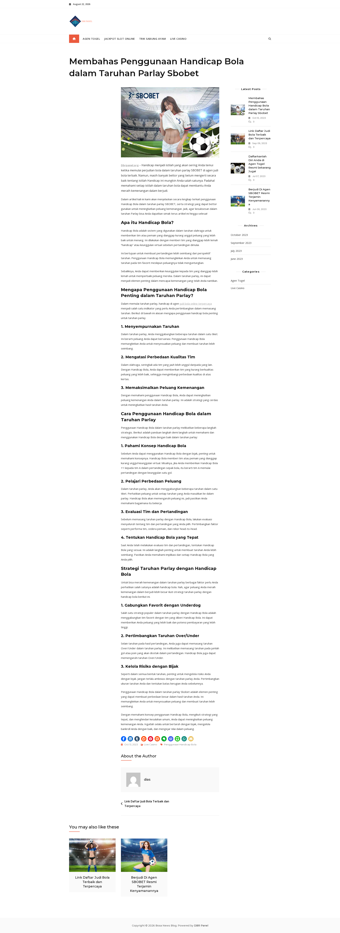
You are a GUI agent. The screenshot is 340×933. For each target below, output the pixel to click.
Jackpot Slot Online (119, 38)
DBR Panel (201, 925)
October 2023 (239, 235)
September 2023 (241, 243)
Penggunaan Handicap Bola (180, 744)
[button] (123, 738)
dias (147, 779)
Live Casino (178, 38)
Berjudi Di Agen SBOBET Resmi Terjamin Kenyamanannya (259, 197)
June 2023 (237, 258)
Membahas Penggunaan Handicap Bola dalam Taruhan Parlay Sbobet (259, 105)
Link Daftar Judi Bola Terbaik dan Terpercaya (146, 803)
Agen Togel (91, 38)
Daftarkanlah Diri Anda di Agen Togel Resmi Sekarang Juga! (259, 164)
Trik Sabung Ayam (152, 38)
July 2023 (236, 251)
